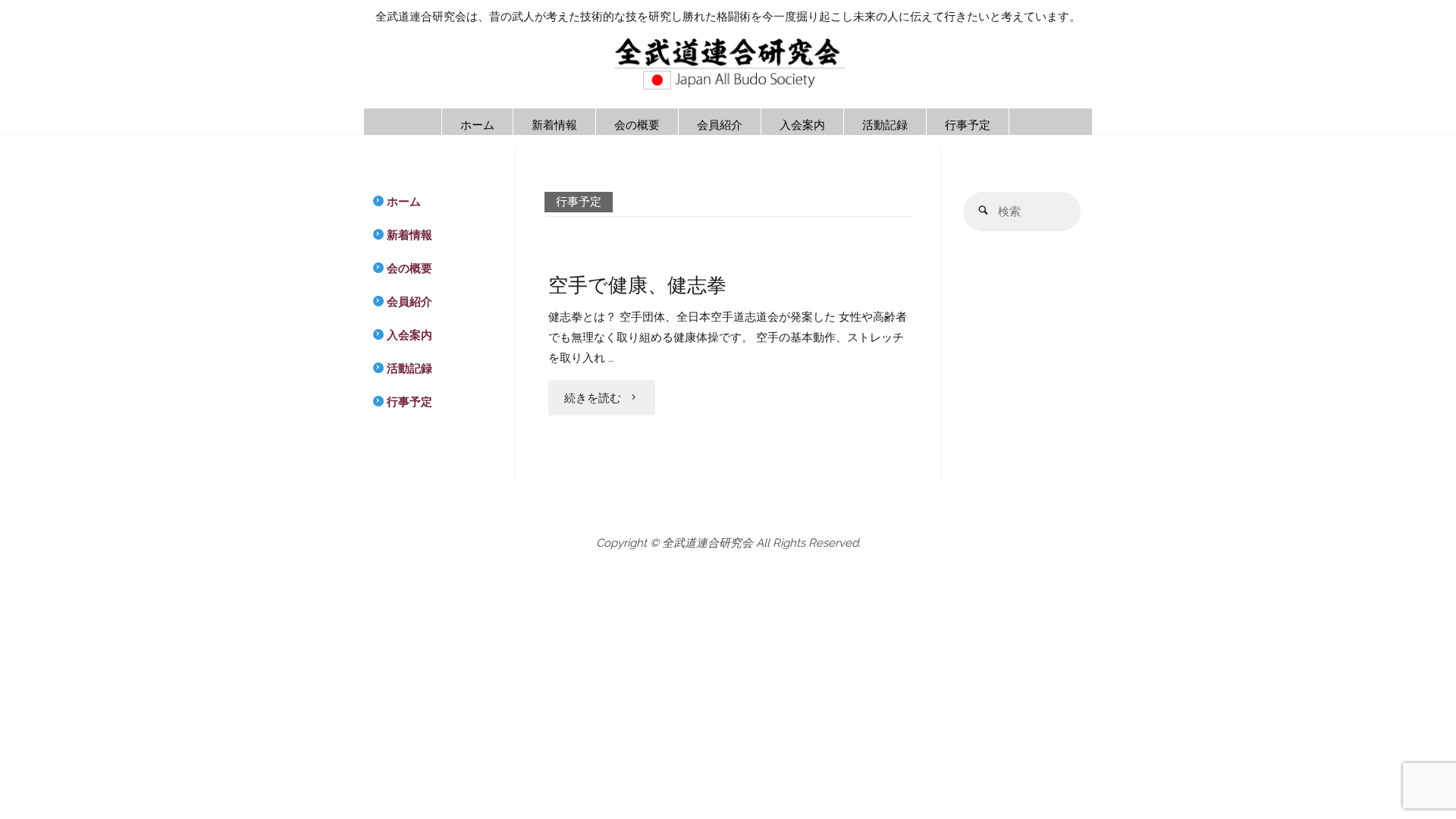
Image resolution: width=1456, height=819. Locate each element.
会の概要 (409, 268)
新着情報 (409, 235)
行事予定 (409, 402)
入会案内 (409, 335)
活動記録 (409, 368)
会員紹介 (409, 302)
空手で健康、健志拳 (637, 285)
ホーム (404, 202)
